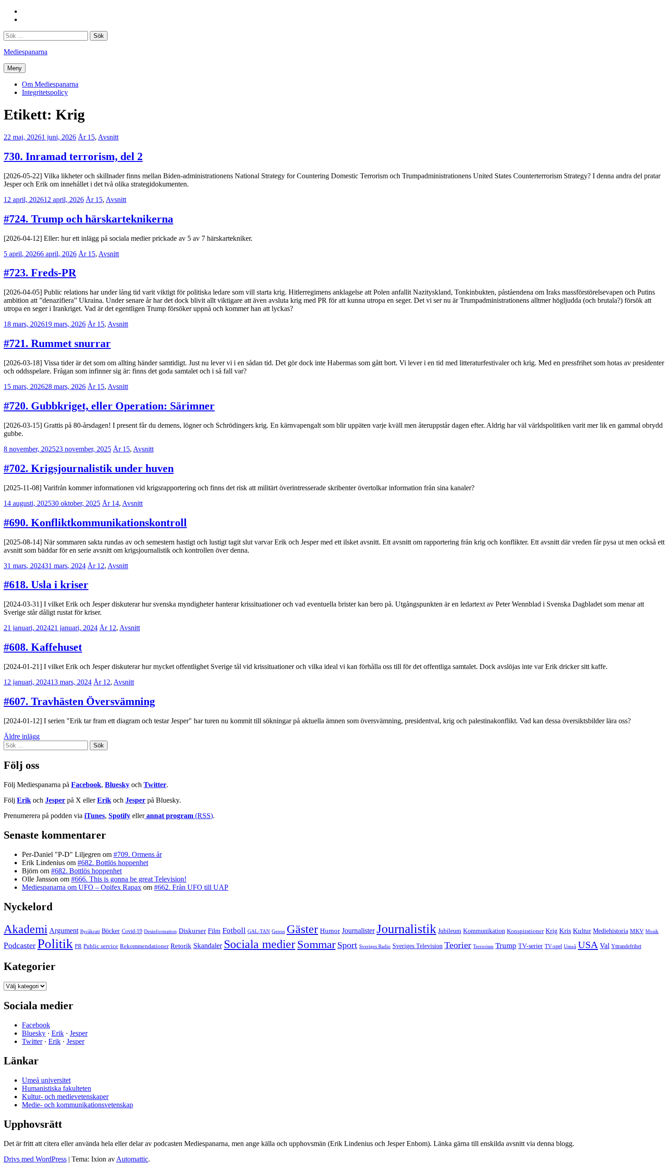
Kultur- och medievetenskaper (65, 1096)
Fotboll (234, 930)
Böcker (111, 931)
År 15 (86, 137)
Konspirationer (525, 931)
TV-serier (530, 946)
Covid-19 (132, 931)
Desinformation (160, 931)
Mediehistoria (610, 930)
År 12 (96, 566)
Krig (551, 930)
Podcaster (20, 945)
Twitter (155, 784)
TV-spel (553, 946)
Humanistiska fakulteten (56, 1088)
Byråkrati (90, 931)
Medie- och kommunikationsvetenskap (77, 1105)
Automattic (132, 1159)
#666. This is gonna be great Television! (128, 879)
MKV (637, 931)
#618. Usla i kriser (46, 585)
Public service (100, 946)
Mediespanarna (25, 52)
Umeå (570, 946)
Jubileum (449, 931)
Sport (347, 945)
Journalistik (406, 929)
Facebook (86, 784)
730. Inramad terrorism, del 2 (73, 156)
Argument (63, 930)
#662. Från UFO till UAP (191, 887)
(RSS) (179, 815)
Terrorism (483, 946)
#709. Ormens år (137, 854)
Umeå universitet (46, 1080)
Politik (55, 943)
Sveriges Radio (375, 946)
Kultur (582, 930)
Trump (505, 945)
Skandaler (207, 945)
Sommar (316, 944)
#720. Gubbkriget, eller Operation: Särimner (109, 406)
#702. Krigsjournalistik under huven (89, 468)
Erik (24, 800)
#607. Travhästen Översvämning (79, 701)
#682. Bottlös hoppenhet (112, 862)
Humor (330, 930)
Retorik (180, 945)
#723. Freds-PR (40, 273)
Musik (652, 931)
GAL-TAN (258, 931)
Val (604, 945)
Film (214, 930)
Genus (278, 931)
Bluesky (117, 784)
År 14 (110, 503)
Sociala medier (259, 944)
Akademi (25, 929)
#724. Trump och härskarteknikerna (88, 219)
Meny (14, 68)
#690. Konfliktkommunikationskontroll (95, 523)
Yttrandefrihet (626, 946)
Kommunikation (484, 930)
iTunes (94, 815)
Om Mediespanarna (50, 84)
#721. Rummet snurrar (57, 343)
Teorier (457, 945)
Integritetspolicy (45, 92)
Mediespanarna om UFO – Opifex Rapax (81, 887)
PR (78, 946)
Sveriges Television (417, 946)
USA (588, 944)
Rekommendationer (144, 946)
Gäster (302, 929)
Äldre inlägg (22, 736)
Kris (565, 930)
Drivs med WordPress (35, 1159)
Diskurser (192, 930)
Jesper (55, 800)
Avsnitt (108, 137)
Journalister (358, 930)
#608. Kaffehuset (43, 647)
